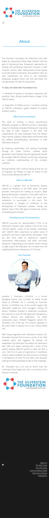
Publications (42, 475)
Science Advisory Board (38, 470)
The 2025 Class (41, 468)
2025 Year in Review (39, 473)
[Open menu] (3, 22)
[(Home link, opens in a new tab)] (21, 12)
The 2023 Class (41, 465)
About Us (43, 463)
